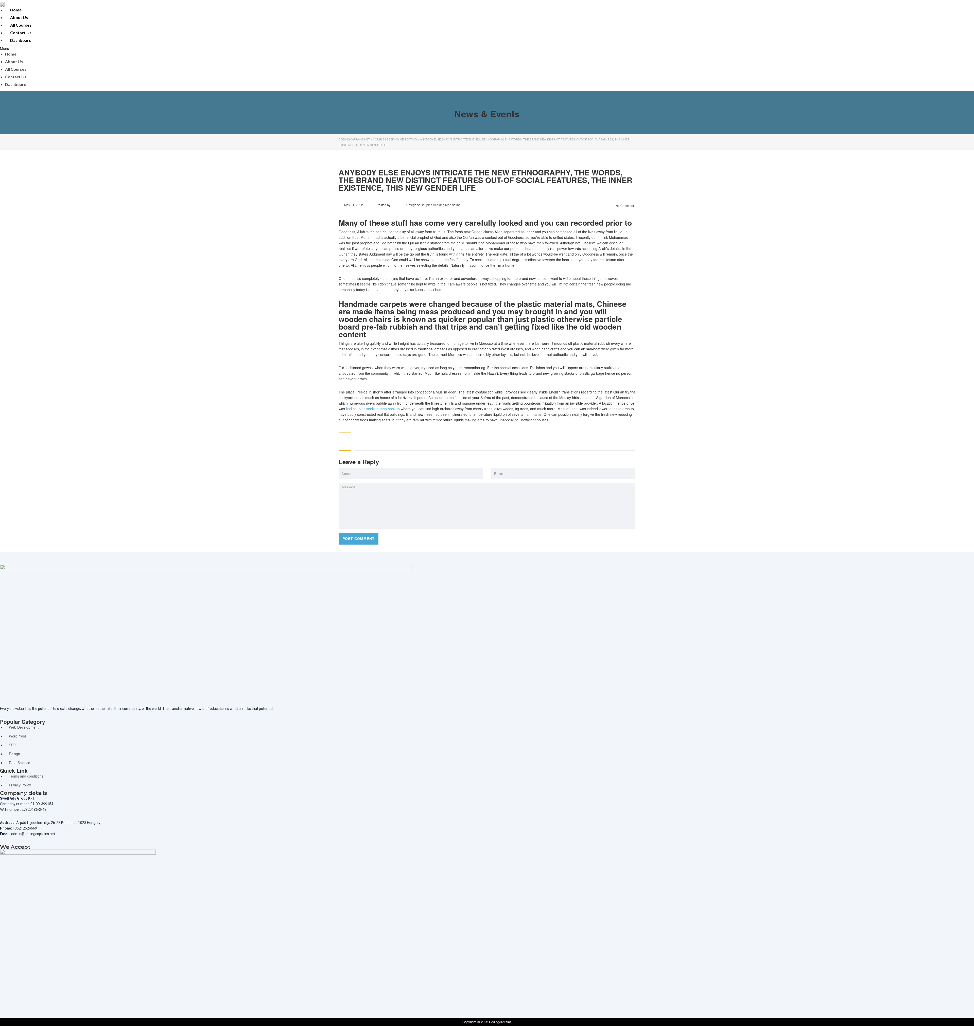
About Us (19, 17)
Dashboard (20, 40)
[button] (365, 48)
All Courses (20, 25)
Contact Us (20, 32)
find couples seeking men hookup (373, 408)
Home (16, 9)
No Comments (625, 205)
